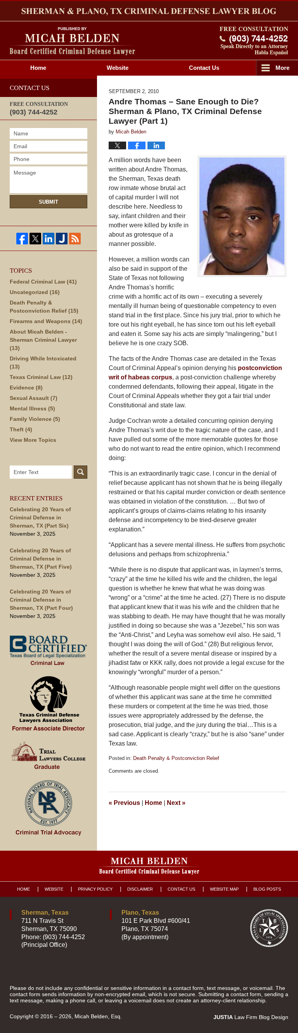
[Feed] (74, 238)
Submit (48, 202)
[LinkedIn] (48, 238)
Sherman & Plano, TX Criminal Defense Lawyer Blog (72, 41)
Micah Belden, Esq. (98, 1016)
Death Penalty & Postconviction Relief (176, 758)
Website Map (224, 889)
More (282, 67)
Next (176, 802)
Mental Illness (32, 408)
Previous (124, 802)
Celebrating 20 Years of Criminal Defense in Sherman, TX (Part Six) (40, 517)
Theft (21, 429)
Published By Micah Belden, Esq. (254, 41)
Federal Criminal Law (43, 282)
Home (38, 67)
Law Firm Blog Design (250, 1017)
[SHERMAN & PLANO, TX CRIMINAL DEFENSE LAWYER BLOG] (149, 11)
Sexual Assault (33, 398)
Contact (204, 67)
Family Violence (35, 419)
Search (80, 472)
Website (117, 67)
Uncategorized (35, 292)
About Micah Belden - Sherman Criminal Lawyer (43, 340)
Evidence (26, 387)
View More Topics (33, 440)
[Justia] (61, 238)
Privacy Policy (95, 889)
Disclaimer (140, 889)
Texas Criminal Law (41, 377)
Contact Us (181, 889)
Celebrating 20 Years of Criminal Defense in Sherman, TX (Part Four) (41, 599)
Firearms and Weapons (46, 321)
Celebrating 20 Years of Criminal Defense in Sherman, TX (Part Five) (41, 558)
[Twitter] (35, 238)
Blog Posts (267, 889)
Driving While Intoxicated (43, 362)
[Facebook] (22, 238)
